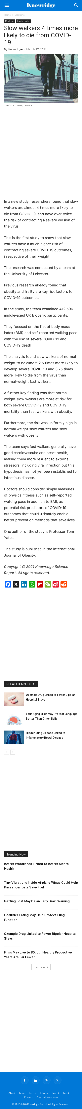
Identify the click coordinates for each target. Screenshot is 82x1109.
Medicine (20, 14)
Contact (28, 1097)
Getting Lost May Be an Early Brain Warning (37, 901)
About (12, 1093)
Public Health (23, 21)
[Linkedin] (36, 1080)
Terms (32, 1093)
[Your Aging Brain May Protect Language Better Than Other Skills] (14, 718)
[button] (6, 5)
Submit (56, 1093)
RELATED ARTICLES (20, 684)
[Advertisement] (41, 153)
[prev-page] (6, 752)
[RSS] (47, 1080)
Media (66, 1093)
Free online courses (47, 1097)
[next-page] (12, 752)
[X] (58, 1080)
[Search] (76, 5)
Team (22, 1093)
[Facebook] (25, 1080)
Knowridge (15, 49)
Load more (40, 967)
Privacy (44, 1093)
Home (7, 14)
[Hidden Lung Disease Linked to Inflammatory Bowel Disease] (14, 737)
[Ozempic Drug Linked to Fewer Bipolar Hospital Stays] (14, 699)
